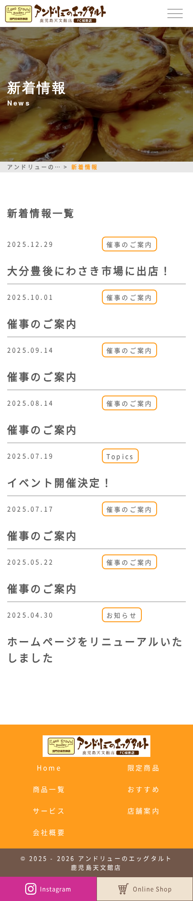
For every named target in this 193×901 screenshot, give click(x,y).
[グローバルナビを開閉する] (175, 13)
